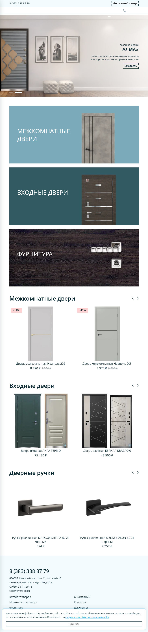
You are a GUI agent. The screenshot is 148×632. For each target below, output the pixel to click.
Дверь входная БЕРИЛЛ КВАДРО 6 (107, 451)
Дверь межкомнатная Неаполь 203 (107, 364)
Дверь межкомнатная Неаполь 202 (40, 364)
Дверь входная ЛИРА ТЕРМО (41, 451)
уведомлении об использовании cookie (87, 617)
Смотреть (131, 66)
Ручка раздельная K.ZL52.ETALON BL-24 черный (107, 540)
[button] (11, 92)
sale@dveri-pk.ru (19, 590)
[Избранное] (130, 10)
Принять (74, 624)
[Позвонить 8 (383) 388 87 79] (124, 10)
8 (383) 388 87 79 (19, 3)
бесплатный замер (125, 3)
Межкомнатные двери (23, 602)
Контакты (80, 602)
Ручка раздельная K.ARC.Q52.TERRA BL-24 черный (40, 540)
